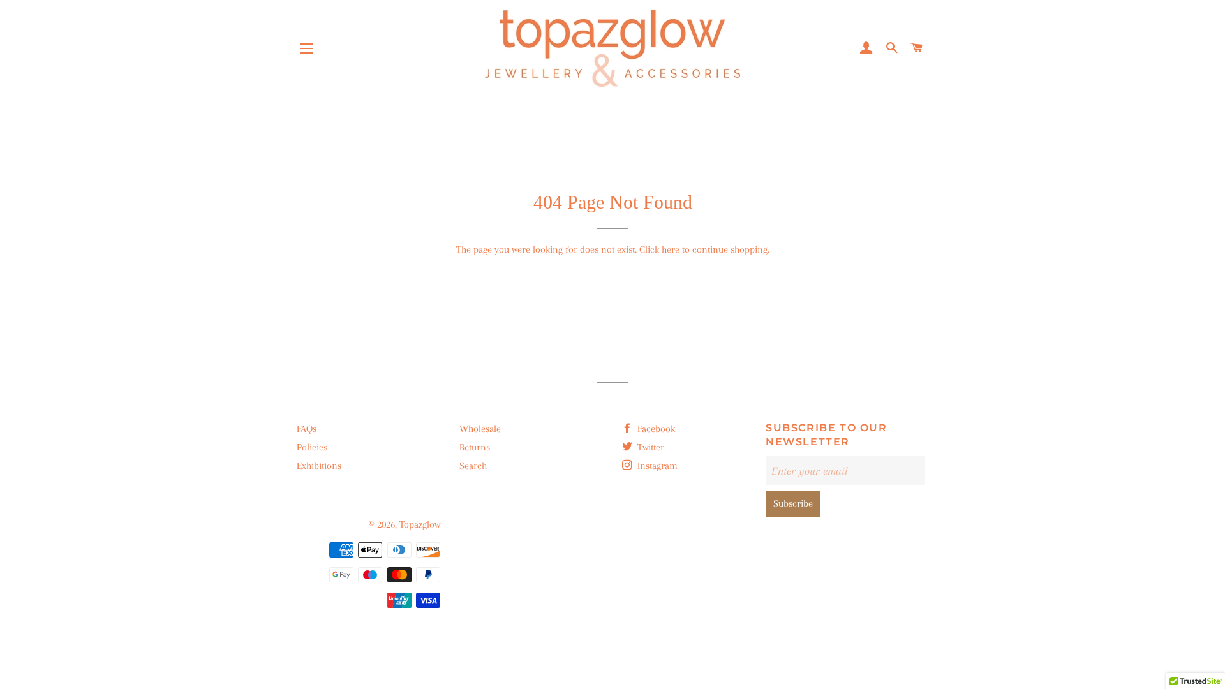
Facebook (655, 428)
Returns (474, 447)
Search (473, 465)
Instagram (656, 465)
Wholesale (480, 428)
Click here (659, 249)
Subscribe (793, 503)
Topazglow (419, 524)
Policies (312, 447)
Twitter (649, 447)
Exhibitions (319, 465)
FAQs (306, 428)
